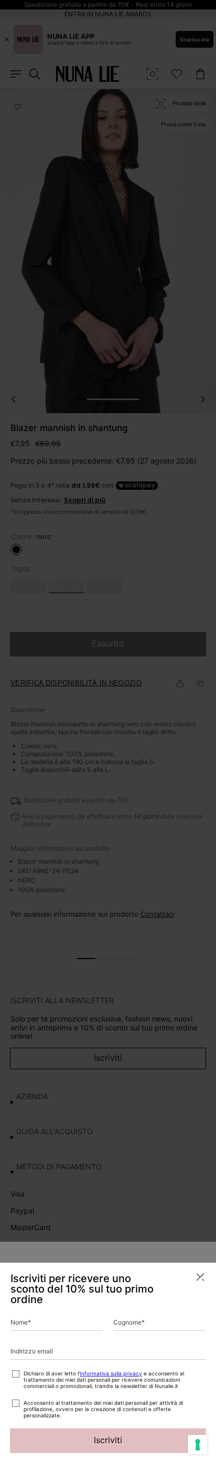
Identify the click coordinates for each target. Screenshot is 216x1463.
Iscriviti (108, 1440)
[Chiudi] (200, 1277)
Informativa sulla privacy (111, 1373)
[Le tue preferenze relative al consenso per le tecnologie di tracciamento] (198, 1445)
